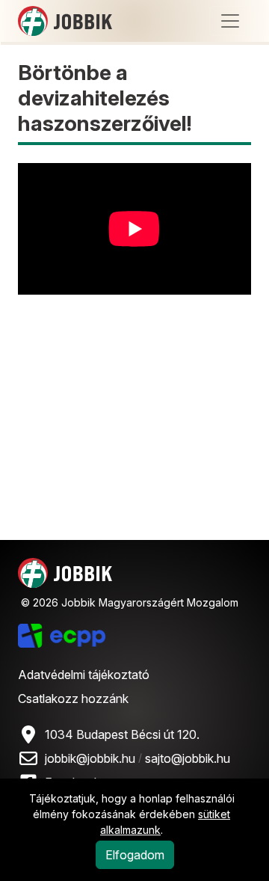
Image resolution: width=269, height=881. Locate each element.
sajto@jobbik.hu (187, 758)
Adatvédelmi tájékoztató (83, 674)
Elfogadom (134, 854)
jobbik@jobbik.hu (90, 758)
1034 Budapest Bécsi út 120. (122, 734)
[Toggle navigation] (230, 21)
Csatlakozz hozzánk (73, 698)
